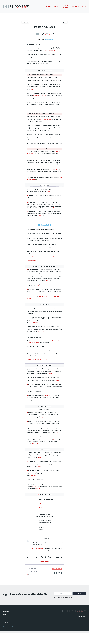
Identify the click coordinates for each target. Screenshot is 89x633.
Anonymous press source (37, 548)
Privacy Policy (83, 616)
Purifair (55, 439)
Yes (40, 503)
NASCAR (29, 298)
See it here (34, 400)
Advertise (84, 6)
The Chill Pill (48, 395)
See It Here (37, 488)
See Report (41, 331)
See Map (40, 466)
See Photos (33, 388)
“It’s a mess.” (34, 89)
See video (40, 285)
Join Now (79, 593)
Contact (5, 617)
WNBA (43, 296)
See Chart (35, 322)
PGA (55, 296)
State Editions (75, 6)
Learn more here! (31, 260)
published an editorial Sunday (47, 106)
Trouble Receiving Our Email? (65, 6)
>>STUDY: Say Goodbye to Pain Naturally (37, 359)
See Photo (34, 475)
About (4, 614)
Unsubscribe (29, 568)
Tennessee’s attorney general (50, 136)
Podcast (56, 6)
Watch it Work (35, 443)
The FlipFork (30, 483)
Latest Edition (48, 6)
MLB (40, 296)
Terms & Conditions (76, 616)
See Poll (52, 208)
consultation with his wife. (39, 95)
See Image (57, 380)
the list (55, 169)
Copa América (50, 296)
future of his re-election (33, 79)
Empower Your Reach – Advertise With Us (12, 619)
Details (40, 457)
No (39, 505)
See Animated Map (50, 50)
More (48, 191)
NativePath (48, 67)
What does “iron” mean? (45, 507)
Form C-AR (5, 622)
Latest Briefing (6, 611)
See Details (40, 215)
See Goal (48, 280)
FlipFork (34, 486)
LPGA (58, 296)
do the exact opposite (45, 119)
